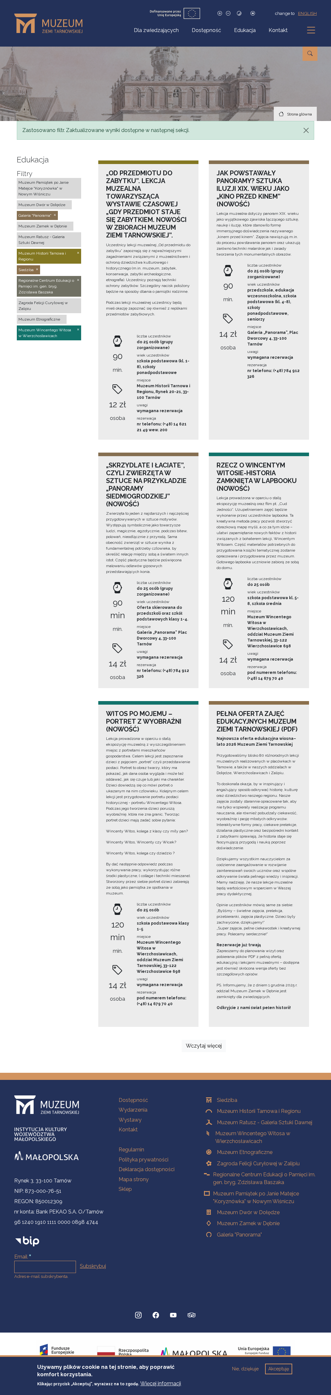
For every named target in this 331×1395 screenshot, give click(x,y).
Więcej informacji (160, 1383)
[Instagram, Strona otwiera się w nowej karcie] (138, 1315)
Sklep (125, 1189)
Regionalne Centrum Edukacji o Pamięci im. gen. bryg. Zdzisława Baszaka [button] (46, 286)
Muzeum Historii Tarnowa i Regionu (259, 1111)
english (307, 13)
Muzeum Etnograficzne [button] (39, 319)
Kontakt (278, 30)
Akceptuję (278, 1368)
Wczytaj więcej (204, 1046)
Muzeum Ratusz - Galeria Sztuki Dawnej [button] (41, 240)
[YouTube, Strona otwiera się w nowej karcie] (173, 1315)
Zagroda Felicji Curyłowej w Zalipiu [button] (43, 306)
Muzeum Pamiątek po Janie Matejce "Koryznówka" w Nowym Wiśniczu (256, 1197)
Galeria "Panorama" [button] (34, 215)
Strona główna (299, 114)
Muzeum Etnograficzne (244, 1152)
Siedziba (227, 1100)
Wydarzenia (133, 1110)
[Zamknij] (306, 130)
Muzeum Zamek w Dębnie (248, 1223)
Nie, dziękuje (245, 1368)
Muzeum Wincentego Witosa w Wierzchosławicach (252, 1137)
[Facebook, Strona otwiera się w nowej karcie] (156, 1315)
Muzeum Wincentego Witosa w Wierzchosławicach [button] (44, 333)
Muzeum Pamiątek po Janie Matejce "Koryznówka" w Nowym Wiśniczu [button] (43, 188)
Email (20, 1257)
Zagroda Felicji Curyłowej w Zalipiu (258, 1163)
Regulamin (131, 1150)
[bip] (27, 1241)
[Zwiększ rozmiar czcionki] (220, 13)
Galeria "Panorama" (239, 1235)
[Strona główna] (51, 23)
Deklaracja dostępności (147, 1169)
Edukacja (245, 30)
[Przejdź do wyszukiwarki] (310, 54)
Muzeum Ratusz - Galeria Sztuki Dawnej (264, 1122)
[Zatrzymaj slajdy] (253, 13)
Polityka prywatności (143, 1160)
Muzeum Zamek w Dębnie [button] (42, 226)
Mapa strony (134, 1179)
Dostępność (206, 30)
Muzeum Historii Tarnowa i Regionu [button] (42, 256)
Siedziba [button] (26, 270)
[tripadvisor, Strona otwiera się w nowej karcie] (192, 1315)
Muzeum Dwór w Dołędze (248, 1212)
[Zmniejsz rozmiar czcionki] (228, 13)
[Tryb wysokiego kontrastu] (239, 13)
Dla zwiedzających (156, 30)
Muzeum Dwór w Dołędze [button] (41, 205)
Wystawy (130, 1120)
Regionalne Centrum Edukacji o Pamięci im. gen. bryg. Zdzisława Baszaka (264, 1178)
